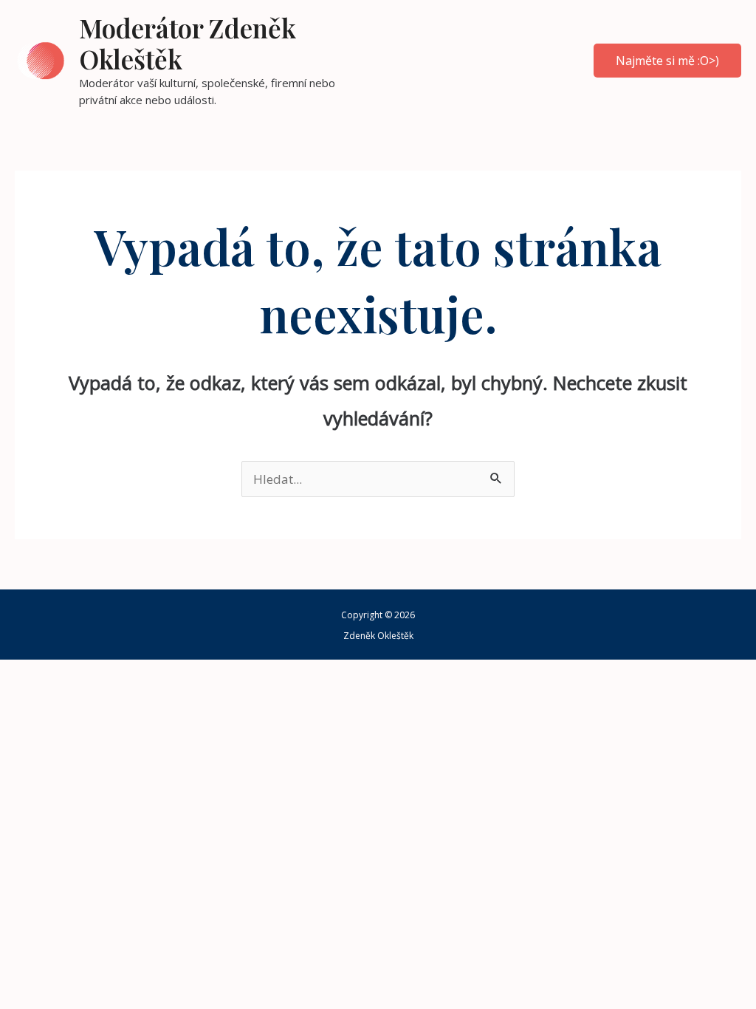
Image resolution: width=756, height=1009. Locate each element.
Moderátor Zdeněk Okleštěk (187, 43)
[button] (667, 61)
